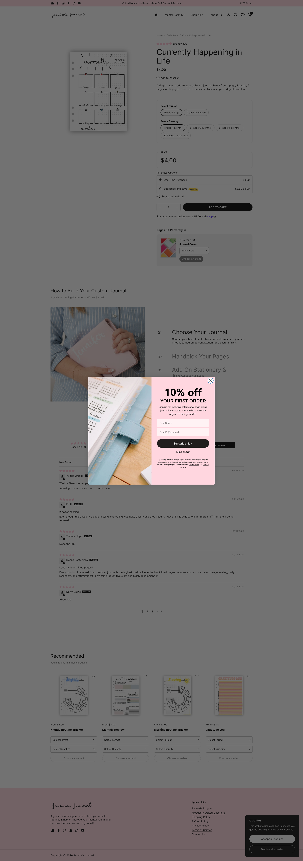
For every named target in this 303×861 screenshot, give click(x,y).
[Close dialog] (210, 380)
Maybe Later (183, 451)
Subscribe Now (183, 443)
